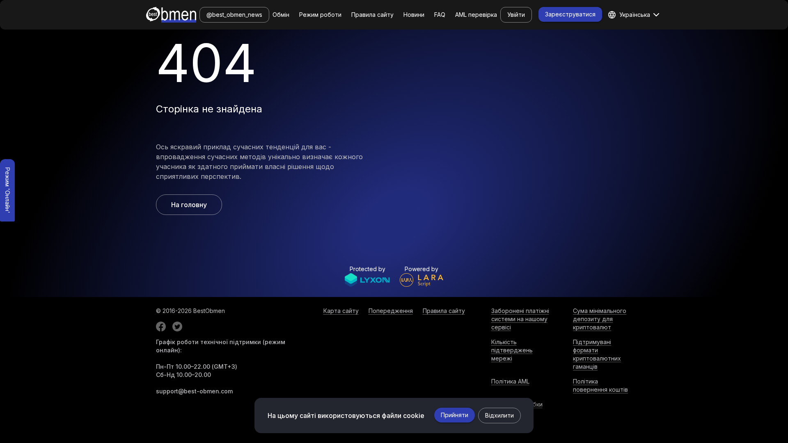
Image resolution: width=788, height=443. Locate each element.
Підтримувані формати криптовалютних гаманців (597, 354)
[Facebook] (161, 326)
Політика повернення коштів (600, 385)
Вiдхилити (499, 415)
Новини (413, 14)
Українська (634, 14)
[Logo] (171, 15)
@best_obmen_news (234, 14)
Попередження (391, 310)
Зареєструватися (570, 14)
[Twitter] (177, 326)
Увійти (516, 14)
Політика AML (510, 381)
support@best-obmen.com (194, 391)
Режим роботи (320, 14)
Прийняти (454, 414)
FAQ (439, 14)
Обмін (281, 14)
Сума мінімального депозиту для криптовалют (599, 319)
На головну (189, 205)
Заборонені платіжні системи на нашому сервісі (520, 319)
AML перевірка (476, 14)
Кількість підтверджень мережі (512, 350)
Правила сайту (372, 14)
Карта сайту (341, 310)
